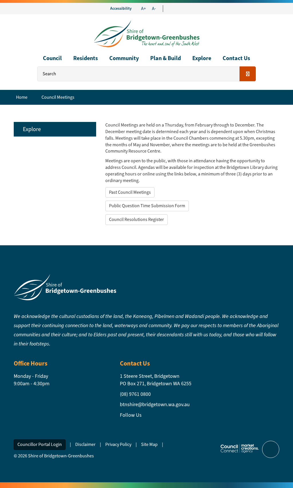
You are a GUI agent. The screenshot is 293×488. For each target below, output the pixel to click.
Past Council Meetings (130, 192)
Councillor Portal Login (39, 444)
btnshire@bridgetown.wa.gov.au (155, 404)
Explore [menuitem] (32, 129)
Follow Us (131, 415)
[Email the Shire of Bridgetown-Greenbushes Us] (170, 8)
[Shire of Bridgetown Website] (65, 287)
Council (52, 58)
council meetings (57, 97)
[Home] (146, 33)
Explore (201, 58)
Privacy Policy (118, 444)
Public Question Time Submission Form (147, 206)
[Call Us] (175, 8)
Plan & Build (165, 58)
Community (124, 58)
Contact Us (236, 58)
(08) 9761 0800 (135, 394)
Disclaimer (85, 444)
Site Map (149, 444)
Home (21, 97)
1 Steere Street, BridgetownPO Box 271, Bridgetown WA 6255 (155, 380)
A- (154, 8)
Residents (85, 58)
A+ (143, 8)
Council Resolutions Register (136, 219)
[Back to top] (270, 449)
